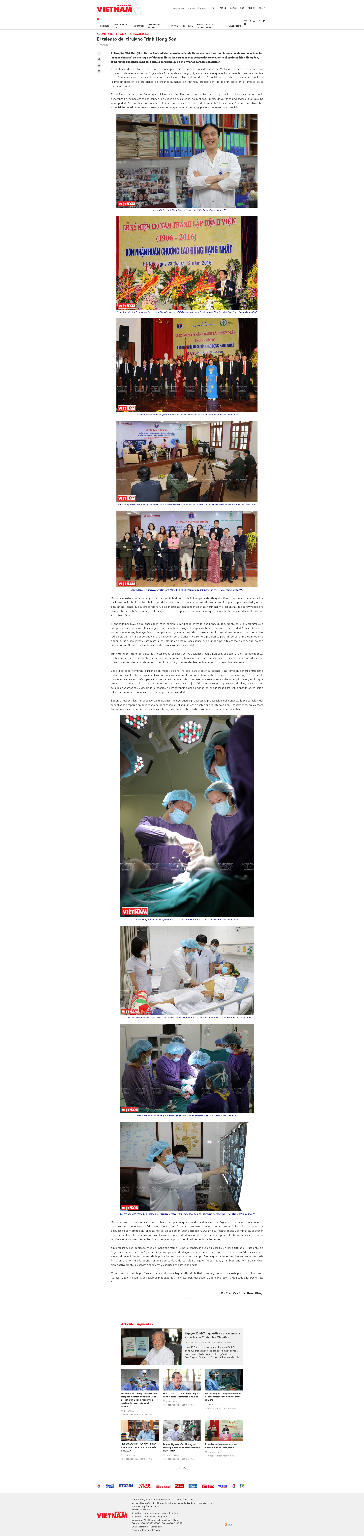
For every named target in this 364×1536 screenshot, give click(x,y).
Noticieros (104, 26)
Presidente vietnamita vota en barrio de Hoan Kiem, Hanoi (221, 1446)
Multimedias (235, 26)
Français (202, 7)
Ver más (182, 1468)
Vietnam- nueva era (120, 25)
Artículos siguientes (137, 1324)
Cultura (175, 26)
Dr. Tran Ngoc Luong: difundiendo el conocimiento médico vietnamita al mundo (223, 1396)
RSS (230, 1524)
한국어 (262, 7)
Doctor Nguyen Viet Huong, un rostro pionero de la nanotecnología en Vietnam (181, 1447)
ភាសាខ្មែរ (251, 7)
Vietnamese (178, 7)
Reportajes (139, 26)
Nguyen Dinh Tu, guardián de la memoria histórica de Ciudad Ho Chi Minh (212, 1335)
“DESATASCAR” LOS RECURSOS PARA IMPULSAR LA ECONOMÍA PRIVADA (139, 1447)
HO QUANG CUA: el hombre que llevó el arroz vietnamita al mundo (180, 1395)
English (191, 7)
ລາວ (242, 7)
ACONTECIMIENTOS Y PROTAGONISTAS (206, 25)
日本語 (233, 7)
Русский (222, 7)
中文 (212, 7)
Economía (188, 26)
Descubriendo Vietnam (154, 25)
